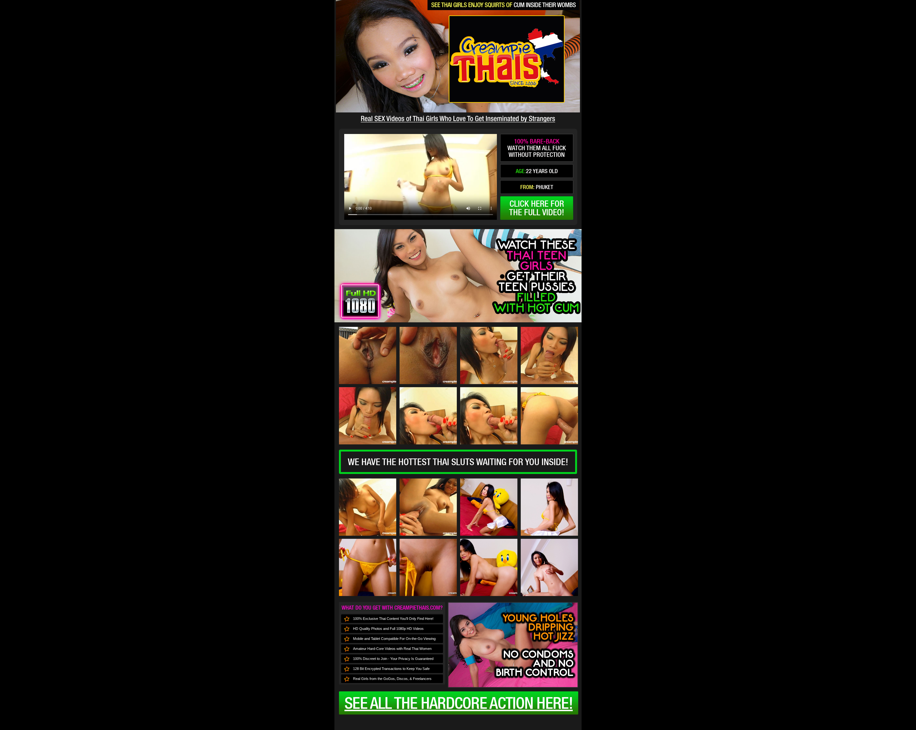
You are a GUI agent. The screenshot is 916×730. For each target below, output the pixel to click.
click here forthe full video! (536, 208)
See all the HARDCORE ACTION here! (458, 702)
